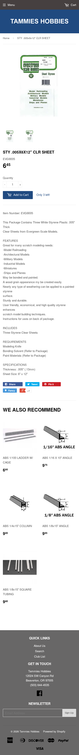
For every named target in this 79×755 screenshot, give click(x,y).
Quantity (8, 178)
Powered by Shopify (54, 731)
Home (6, 38)
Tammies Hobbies (30, 731)
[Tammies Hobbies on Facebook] (39, 694)
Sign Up (69, 713)
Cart (73, 5)
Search (39, 651)
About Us (39, 646)
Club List (39, 656)
